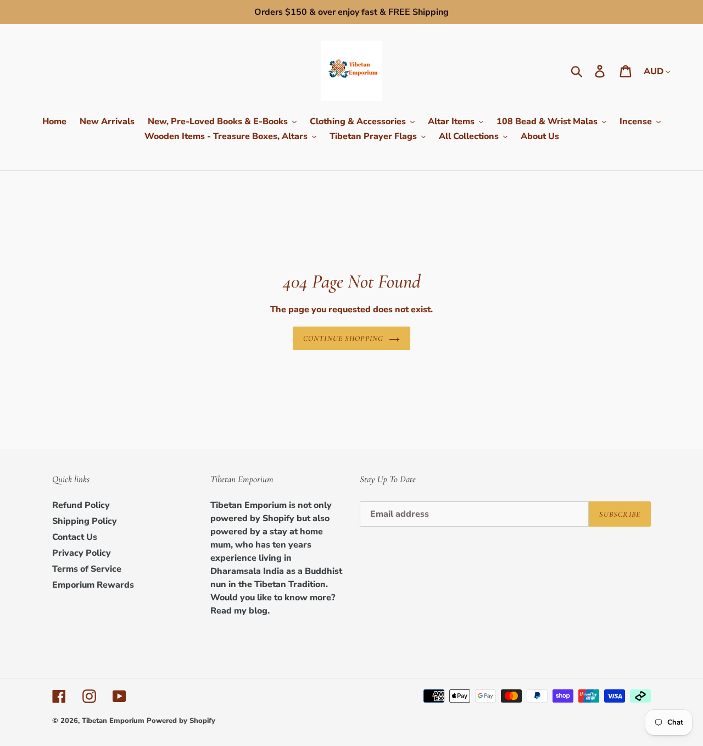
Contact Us (74, 537)
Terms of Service (86, 569)
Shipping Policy (84, 521)
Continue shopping (343, 338)
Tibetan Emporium (113, 721)
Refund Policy (81, 505)
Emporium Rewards (93, 585)
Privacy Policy (81, 553)
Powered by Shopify (181, 721)
